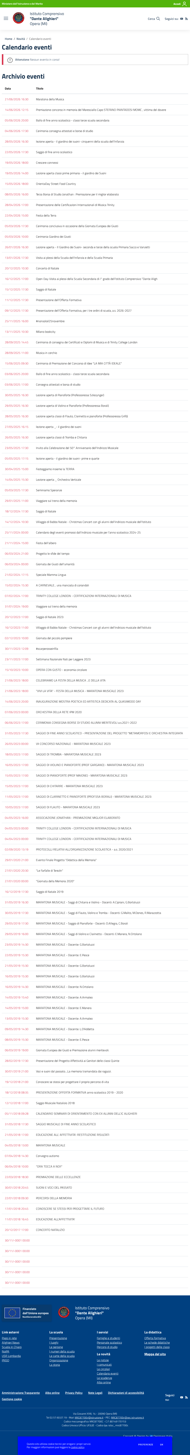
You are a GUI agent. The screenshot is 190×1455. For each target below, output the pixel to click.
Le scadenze (104, 1378)
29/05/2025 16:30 (16, 405)
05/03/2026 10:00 (16, 236)
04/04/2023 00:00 (16, 839)
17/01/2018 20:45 (16, 1208)
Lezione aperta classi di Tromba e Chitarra (61, 437)
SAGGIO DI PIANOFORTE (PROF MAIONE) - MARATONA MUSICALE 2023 (81, 775)
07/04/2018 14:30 (16, 1156)
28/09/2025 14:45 (16, 342)
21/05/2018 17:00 (16, 1134)
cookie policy (77, 1447)
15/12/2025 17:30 (16, 289)
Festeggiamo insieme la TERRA (55, 469)
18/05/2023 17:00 (16, 754)
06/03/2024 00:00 (16, 564)
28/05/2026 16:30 (16, 141)
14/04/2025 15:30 (16, 479)
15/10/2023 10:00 (16, 670)
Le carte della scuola (62, 1356)
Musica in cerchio (46, 353)
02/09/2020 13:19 (16, 849)
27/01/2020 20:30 (16, 870)
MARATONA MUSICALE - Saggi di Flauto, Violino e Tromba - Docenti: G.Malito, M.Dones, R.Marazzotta (98, 913)
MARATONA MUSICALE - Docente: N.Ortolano (64, 987)
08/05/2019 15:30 (16, 1039)
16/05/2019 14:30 (16, 987)
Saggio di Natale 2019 (49, 891)
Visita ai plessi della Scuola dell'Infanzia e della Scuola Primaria (74, 257)
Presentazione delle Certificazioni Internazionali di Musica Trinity (75, 205)
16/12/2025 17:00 (16, 279)
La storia (54, 1364)
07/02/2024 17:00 (16, 596)
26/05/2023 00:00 (16, 743)
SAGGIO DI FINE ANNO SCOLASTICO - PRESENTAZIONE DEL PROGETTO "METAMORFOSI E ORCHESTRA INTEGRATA (109, 733)
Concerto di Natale (47, 268)
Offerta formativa (155, 1338)
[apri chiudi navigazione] (6, 18)
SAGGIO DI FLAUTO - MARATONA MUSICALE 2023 (68, 807)
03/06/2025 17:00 (16, 384)
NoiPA (5, 1351)
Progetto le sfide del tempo (52, 553)
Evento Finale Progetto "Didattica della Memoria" (66, 860)
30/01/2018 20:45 (16, 1187)
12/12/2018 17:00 (16, 1103)
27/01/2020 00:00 (16, 881)
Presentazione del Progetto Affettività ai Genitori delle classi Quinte (77, 1060)
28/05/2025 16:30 (16, 416)
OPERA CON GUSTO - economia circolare (61, 670)
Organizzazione (58, 1360)
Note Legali (95, 1392)
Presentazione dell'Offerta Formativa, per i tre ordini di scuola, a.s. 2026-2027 (84, 310)
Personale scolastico (109, 1342)
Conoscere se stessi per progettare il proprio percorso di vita (72, 1082)
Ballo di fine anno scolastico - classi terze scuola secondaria (72, 120)
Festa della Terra (46, 215)
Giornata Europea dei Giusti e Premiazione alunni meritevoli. (72, 1050)
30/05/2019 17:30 (16, 913)
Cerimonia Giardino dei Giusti (53, 236)
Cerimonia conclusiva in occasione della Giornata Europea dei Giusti (77, 226)
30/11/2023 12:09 (16, 648)
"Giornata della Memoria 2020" (55, 881)
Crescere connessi (47, 162)
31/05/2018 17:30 (16, 1124)
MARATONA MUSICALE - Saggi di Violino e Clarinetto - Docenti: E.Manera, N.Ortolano (89, 934)
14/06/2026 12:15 (16, 110)
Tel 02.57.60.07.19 (56, 1417)
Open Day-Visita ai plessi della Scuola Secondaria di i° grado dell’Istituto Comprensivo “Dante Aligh (97, 279)
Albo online (104, 1382)
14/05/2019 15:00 (16, 1008)
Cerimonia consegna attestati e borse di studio (64, 131)
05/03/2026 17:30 (16, 226)
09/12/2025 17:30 (16, 310)
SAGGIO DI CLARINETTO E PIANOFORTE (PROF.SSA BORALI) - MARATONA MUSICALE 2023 (93, 796)
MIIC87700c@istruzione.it (89, 1417)
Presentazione (58, 1338)
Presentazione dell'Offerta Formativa (58, 300)
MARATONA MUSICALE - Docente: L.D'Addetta (65, 1029)
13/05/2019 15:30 (16, 1018)
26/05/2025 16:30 (16, 437)
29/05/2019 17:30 (16, 923)
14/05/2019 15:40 (16, 997)
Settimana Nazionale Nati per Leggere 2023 (63, 659)
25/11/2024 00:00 (16, 532)
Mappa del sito (155, 1354)
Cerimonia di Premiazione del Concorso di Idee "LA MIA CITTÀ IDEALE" (79, 363)
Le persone (56, 1347)
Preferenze (145, 1445)
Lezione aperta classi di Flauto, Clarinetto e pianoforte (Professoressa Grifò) (82, 416)
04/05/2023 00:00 (16, 828)
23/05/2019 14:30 (16, 944)
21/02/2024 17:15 (16, 574)
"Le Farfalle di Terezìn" (49, 870)
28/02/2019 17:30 (16, 1060)
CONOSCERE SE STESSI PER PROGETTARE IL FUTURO (70, 1208)
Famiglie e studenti (108, 1338)
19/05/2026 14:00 (16, 173)
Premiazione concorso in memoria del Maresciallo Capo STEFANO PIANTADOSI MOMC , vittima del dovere (101, 110)
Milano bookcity (45, 331)
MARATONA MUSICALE (50, 1145)
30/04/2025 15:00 (16, 469)
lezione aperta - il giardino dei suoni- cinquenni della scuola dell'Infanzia (80, 141)
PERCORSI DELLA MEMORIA (54, 1198)
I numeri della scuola (62, 1351)
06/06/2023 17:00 (16, 722)
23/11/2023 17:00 (16, 659)
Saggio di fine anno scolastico (54, 152)
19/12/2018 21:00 (16, 1082)
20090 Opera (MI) (107, 1414)
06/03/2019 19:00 (16, 1050)
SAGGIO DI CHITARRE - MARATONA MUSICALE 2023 (69, 786)
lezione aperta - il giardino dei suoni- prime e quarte (67, 458)
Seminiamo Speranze (49, 490)
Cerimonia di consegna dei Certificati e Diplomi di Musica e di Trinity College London (86, 342)
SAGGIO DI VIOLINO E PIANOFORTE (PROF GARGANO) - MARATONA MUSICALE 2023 (90, 765)
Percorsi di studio (107, 1347)
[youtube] (181, 18)
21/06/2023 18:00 (16, 680)
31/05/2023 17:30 (16, 733)
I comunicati (104, 1364)
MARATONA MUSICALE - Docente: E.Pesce (62, 955)
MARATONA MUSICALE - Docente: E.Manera (63, 1008)
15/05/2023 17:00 (16, 775)
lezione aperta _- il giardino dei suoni (58, 427)
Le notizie (103, 1360)
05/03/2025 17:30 (16, 490)
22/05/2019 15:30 (16, 955)
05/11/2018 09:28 (16, 1113)
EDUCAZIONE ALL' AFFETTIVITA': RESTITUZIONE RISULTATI (72, 1134)
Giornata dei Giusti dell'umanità (55, 564)
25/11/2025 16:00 (16, 321)
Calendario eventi (107, 1373)
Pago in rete (9, 1338)
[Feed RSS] (186, 18)
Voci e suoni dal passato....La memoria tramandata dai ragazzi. (73, 1071)
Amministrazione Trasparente (21, 1392)
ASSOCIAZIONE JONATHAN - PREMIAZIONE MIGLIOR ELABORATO (78, 817)
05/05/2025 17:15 (16, 458)
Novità (21, 39)
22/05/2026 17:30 (16, 152)
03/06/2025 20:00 (16, 374)
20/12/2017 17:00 (16, 1230)
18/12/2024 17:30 (16, 511)
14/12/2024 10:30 (16, 522)
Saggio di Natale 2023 (49, 617)
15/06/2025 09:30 (16, 363)
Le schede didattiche (157, 1342)
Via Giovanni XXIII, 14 (84, 1414)
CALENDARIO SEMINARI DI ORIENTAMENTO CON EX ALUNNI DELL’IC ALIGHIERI (86, 1113)
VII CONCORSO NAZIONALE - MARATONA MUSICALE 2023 (73, 743)
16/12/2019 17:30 (16, 891)
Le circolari (103, 1369)
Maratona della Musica (50, 99)
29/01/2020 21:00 (16, 860)
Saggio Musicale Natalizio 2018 (55, 1103)
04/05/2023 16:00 (16, 817)
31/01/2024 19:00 (16, 606)
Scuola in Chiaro (12, 1347)
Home (8, 39)
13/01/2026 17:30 (16, 257)
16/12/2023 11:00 (16, 627)
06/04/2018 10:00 (16, 1166)
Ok (161, 1445)
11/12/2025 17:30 (16, 300)
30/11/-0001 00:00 (17, 1240)
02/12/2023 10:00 (16, 638)
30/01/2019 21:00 (16, 1071)
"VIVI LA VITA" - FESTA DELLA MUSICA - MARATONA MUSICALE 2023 (80, 691)
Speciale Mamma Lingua (51, 574)
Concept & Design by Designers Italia (147, 1436)
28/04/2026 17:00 (16, 205)
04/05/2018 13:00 (16, 1145)
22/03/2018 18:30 (16, 1177)
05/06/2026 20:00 (16, 120)
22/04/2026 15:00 (16, 215)
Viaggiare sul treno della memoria (56, 500)
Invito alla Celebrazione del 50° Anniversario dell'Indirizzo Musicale (77, 448)
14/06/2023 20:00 (16, 701)
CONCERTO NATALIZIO (50, 1230)
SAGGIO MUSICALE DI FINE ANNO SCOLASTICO (66, 1124)
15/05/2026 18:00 (16, 183)
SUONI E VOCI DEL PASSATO (54, 1187)
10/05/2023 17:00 (16, 807)
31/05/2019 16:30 (16, 902)
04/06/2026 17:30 (16, 131)
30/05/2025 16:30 (16, 395)
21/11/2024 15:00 (16, 543)
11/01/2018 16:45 (16, 1219)
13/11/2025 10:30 (16, 331)
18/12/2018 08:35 (16, 1092)
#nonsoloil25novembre (50, 321)
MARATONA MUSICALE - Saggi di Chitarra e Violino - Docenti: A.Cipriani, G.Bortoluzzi (88, 902)
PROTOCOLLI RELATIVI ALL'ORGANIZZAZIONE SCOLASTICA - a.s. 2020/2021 (84, 849)
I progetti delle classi (157, 1347)
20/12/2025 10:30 (16, 268)
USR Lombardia (11, 1356)
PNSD (5, 1360)
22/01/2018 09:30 (16, 1198)
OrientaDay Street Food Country (56, 183)
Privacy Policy (74, 1392)
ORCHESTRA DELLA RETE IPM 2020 (59, 712)
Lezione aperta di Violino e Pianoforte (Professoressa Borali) (72, 405)
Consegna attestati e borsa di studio (58, 384)
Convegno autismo (47, 1156)
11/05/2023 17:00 (16, 796)
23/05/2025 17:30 (16, 448)
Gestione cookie (12, 1399)
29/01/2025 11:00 (16, 500)
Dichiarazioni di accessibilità (126, 1392)
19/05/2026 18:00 (16, 162)
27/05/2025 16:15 (16, 427)
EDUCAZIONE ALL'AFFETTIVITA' (55, 1219)
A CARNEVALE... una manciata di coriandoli (62, 585)
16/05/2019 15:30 (16, 976)
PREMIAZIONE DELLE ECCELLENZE (58, 1177)
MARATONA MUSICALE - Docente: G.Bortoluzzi (65, 944)
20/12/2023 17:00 (16, 617)
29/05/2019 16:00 (16, 934)
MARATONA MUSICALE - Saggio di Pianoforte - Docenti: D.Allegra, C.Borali (82, 923)
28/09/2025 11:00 (16, 353)
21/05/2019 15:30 (16, 965)
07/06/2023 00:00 (16, 712)
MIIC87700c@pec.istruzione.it (127, 1417)
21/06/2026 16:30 (16, 99)
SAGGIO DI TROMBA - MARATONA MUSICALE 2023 (68, 754)
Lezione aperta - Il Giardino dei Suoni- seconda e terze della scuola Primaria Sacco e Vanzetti (93, 247)
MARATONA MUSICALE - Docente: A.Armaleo (64, 997)
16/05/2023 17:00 (16, 765)
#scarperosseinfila (47, 648)
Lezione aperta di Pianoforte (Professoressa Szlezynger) (70, 395)
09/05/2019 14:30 (16, 1029)
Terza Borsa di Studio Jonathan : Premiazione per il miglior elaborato (77, 194)
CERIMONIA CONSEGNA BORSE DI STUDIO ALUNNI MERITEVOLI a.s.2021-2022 (86, 722)
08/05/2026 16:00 (16, 194)
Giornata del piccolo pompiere (54, 638)
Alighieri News (10, 1342)
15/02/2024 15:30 (16, 585)
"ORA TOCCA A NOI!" (49, 1166)
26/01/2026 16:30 (16, 247)
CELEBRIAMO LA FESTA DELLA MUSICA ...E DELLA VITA (71, 680)
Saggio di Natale (46, 289)
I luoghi (53, 1342)
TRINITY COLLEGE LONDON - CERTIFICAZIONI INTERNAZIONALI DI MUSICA (83, 596)
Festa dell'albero (46, 543)
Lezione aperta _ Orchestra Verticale (58, 479)
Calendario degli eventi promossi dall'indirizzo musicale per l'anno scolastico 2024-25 (88, 532)
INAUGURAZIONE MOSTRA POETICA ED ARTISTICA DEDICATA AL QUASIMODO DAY (88, 701)
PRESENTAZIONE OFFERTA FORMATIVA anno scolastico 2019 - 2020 (79, 1092)
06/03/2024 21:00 (16, 553)
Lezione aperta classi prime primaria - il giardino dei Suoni (71, 173)
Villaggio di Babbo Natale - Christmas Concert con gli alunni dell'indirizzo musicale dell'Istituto (93, 522)
